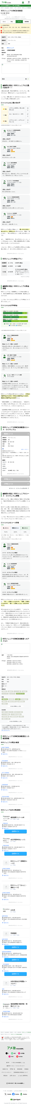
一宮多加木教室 (5, 796)
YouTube (21, 1056)
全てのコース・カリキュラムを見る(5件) (18, 488)
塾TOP (2, 7)
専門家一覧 (12, 1069)
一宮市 (15, 7)
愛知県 (11, 7)
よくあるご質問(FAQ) (23, 1075)
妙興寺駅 (19, 7)
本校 (3, 989)
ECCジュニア (10, 48)
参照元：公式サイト (25, 449)
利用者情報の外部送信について (21, 1072)
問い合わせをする (6, 730)
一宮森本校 (5, 823)
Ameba (9, 1094)
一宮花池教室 (4, 761)
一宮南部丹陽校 (6, 1011)
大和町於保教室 (6, 868)
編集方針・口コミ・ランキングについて (15, 1065)
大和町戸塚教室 (5, 747)
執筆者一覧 (5, 1069)
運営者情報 (19, 1069)
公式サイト (15, 831)
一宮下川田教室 (5, 772)
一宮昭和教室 (4, 784)
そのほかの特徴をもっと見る (15, 706)
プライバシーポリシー (6, 1072)
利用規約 (26, 1069)
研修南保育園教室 (6, 951)
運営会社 (5, 1075)
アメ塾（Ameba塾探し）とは (18, 1062)
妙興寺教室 (5, 916)
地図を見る (5, 754)
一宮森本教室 (5, 845)
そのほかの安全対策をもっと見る (15, 721)
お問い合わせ (13, 1075)
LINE (14, 1053)
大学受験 (22, 1053)
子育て (12, 1056)
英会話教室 (7, 7)
